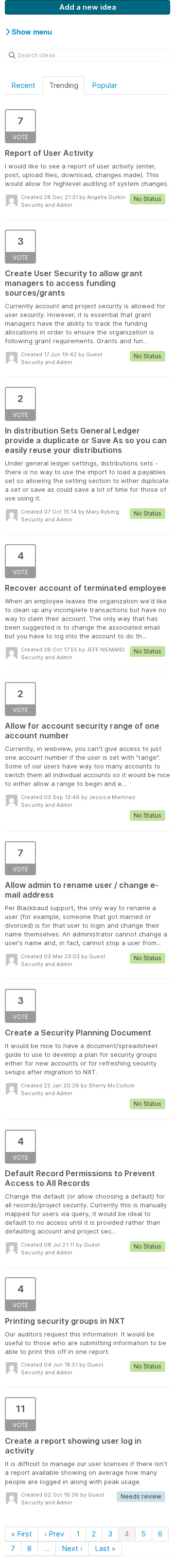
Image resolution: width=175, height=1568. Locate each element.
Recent (23, 85)
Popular (104, 85)
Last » (105, 1548)
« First (21, 1533)
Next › (72, 1548)
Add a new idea (87, 7)
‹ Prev (54, 1533)
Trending (63, 85)
